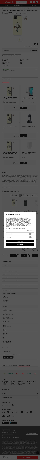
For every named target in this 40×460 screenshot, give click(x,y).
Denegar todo (20, 244)
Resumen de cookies (22, 228)
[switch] (30, 234)
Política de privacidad (9, 228)
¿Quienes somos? (15, 228)
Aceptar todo (20, 241)
